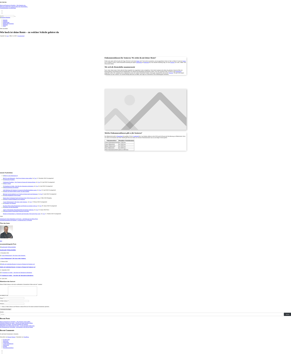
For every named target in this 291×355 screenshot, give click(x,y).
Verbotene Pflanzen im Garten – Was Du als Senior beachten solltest (16, 323)
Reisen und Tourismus (8, 23)
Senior (184, 61)
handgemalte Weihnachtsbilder (8, 250)
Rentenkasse (178, 71)
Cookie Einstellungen (8, 343)
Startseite (5, 20)
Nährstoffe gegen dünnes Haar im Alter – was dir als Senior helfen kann (17, 325)
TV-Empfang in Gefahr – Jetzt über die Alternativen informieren (17, 275)
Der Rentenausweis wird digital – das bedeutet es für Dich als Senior (16, 327)
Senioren (172, 62)
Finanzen (5, 21)
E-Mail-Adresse (4, 301)
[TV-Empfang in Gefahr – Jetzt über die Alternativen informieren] (16, 272)
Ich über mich (6, 339)
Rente (138, 61)
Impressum (5, 341)
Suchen (2, 312)
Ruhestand (146, 62)
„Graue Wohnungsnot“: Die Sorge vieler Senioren (13, 258)
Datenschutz (6, 342)
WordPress (26, 337)
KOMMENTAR (4, 295)
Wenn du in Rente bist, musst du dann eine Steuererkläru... (14, 6)
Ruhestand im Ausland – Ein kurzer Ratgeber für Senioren (14, 324)
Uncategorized (20, 36)
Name (2, 298)
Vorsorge (171, 73)
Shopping (5, 24)
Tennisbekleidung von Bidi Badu (8, 8)
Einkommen (139, 62)
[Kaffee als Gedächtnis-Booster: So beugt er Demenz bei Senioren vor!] (17, 264)
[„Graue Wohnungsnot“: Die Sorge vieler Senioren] (13, 255)
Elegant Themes (11, 337)
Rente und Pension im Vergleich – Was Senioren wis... (13, 5)
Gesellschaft (136, 136)
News (4, 26)
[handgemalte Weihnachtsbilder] (8, 247)
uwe (8, 36)
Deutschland (120, 136)
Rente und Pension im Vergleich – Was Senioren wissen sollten (15, 321)
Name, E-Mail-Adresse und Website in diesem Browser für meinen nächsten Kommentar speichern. (25, 306)
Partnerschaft (6, 22)
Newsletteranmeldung (8, 347)
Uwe (35, 178)
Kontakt (5, 346)
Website (2, 303)
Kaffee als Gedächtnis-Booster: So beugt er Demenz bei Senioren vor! (17, 267)
